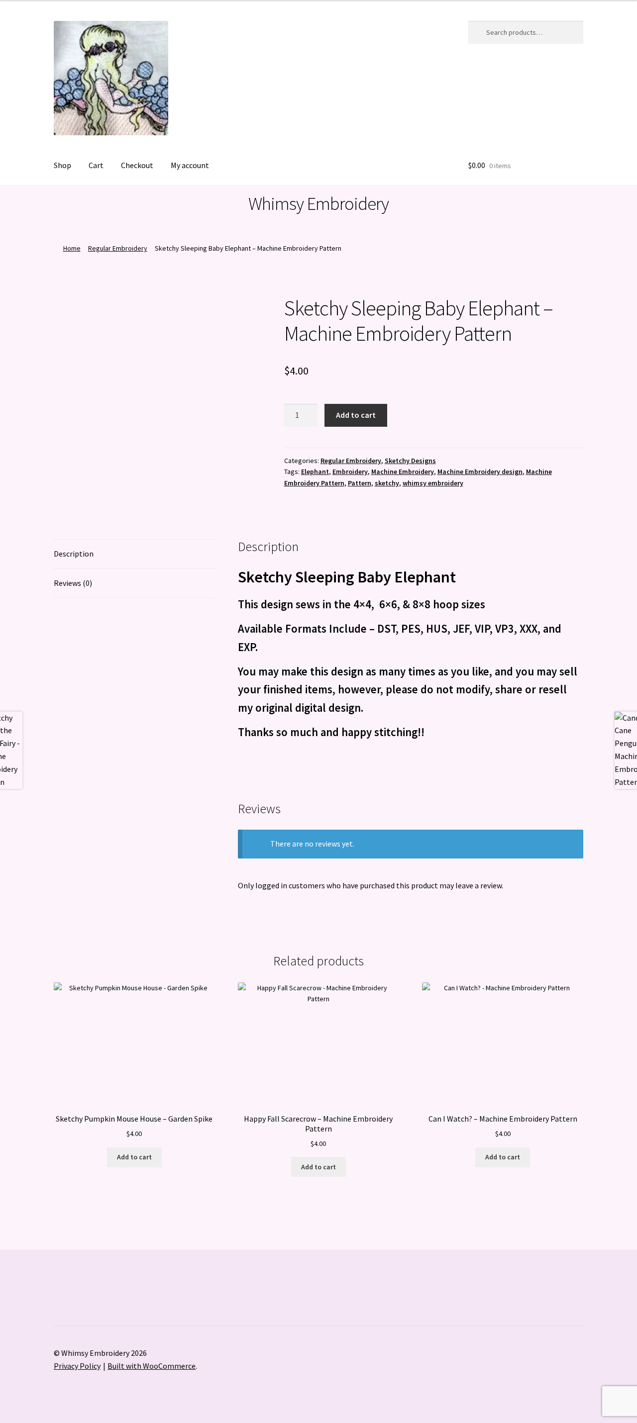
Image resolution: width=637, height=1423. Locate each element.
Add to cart (356, 415)
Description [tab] (74, 554)
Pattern (359, 482)
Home (72, 248)
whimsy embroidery (433, 482)
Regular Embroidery (117, 248)
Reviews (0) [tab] (73, 583)
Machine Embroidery (402, 471)
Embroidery (350, 471)
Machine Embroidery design (480, 471)
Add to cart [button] (134, 1156)
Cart (96, 165)
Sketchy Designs (410, 460)
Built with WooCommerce (151, 1366)
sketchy (387, 482)
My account (190, 165)
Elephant (315, 471)
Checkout (137, 165)
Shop (62, 165)
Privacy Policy (77, 1366)
